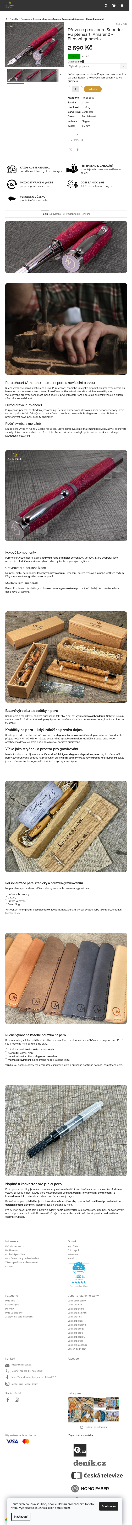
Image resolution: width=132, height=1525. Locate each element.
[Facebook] (78, 150)
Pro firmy (9, 1309)
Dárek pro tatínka (76, 1309)
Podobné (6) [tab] (73, 214)
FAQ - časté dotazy (14, 1246)
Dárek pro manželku (77, 1345)
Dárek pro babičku (76, 1337)
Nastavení (21, 1516)
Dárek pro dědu (75, 1333)
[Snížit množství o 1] (70, 89)
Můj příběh (73, 1246)
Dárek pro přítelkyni (77, 1325)
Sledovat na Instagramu (96, 1427)
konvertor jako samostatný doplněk (86, 1210)
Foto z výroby (74, 1250)
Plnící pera (10, 1301)
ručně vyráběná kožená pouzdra (96, 1040)
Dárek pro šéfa (75, 1317)
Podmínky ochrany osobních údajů (22, 1258)
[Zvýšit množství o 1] (81, 89)
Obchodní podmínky (15, 1254)
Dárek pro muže (75, 1341)
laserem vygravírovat (78, 888)
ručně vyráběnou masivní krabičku (73, 738)
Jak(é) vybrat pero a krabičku (18, 1317)
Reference (73, 1254)
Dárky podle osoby (77, 1301)
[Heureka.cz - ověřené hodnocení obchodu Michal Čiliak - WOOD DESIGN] (97, 1275)
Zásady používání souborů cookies (21, 1262)
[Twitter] (71, 150)
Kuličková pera (12, 1305)
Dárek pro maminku (77, 1313)
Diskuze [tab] (86, 214)
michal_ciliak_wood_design (25, 1384)
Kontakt (9, 1266)
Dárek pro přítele (76, 1321)
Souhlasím (109, 1506)
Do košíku (92, 89)
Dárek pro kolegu (76, 1329)
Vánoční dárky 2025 (77, 1349)
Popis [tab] (45, 214)
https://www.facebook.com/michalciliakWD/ (34, 1377)
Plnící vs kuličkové (14, 1313)
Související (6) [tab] (57, 214)
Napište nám (11, 1250)
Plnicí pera (88, 97)
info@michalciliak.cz (21, 1365)
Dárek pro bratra (75, 1305)
